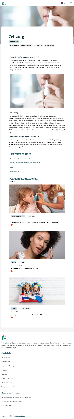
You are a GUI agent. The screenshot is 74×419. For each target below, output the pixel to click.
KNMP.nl (13, 168)
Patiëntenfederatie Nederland (20, 159)
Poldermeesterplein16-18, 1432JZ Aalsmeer (16, 397)
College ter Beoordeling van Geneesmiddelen (25, 163)
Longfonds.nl (14, 172)
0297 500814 (6, 406)
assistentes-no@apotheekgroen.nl (12, 402)
